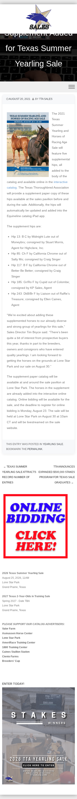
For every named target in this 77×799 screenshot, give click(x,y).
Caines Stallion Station (16, 651)
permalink (34, 449)
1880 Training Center (14, 647)
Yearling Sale (53, 444)
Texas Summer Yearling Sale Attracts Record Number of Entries (19, 474)
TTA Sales (45, 98)
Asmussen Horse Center (17, 633)
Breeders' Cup (11, 661)
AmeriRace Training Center (18, 642)
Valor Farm (8, 628)
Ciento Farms (10, 656)
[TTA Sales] (38, 30)
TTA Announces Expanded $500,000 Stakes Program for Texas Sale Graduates (56, 474)
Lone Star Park (11, 637)
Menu (38, 86)
